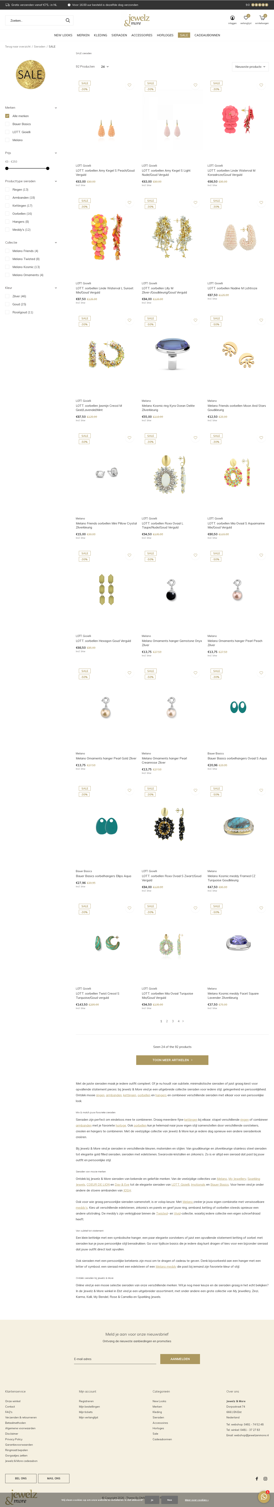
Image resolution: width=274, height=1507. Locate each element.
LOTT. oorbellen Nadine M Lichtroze (232, 288)
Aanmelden (180, 1359)
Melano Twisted (26, 259)
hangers (161, 1095)
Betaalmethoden (15, 1422)
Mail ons (53, 1478)
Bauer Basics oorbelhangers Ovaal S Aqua (237, 758)
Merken (83, 35)
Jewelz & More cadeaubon (21, 1460)
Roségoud (22, 312)
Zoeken (67, 20)
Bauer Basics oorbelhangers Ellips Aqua (103, 876)
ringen (100, 1095)
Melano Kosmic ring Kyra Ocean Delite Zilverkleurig (168, 408)
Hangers (20, 222)
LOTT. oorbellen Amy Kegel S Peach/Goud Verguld (105, 173)
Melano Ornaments (28, 275)
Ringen (20, 189)
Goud (19, 304)
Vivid (177, 1213)
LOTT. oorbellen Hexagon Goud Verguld (103, 641)
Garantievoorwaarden (19, 1444)
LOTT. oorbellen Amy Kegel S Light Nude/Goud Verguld (166, 173)
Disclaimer (11, 1433)
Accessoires (141, 35)
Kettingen (22, 205)
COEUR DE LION (98, 1184)
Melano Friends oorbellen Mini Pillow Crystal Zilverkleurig (106, 525)
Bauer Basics (219, 1184)
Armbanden (23, 197)
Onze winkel (12, 1401)
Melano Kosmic (26, 267)
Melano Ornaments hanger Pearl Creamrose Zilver (164, 760)
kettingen (129, 1095)
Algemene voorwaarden (20, 1428)
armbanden (114, 1095)
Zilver (19, 296)
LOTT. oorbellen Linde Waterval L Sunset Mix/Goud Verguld (104, 290)
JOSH (127, 1190)
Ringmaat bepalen (16, 1450)
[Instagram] (265, 1478)
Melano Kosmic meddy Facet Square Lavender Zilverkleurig (233, 996)
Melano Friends (25, 251)
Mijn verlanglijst (88, 1417)
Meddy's (21, 230)
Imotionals (198, 1184)
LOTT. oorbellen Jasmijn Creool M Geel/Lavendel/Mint (99, 408)
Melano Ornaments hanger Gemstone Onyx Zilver (172, 643)
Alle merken (20, 116)
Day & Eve (122, 1184)
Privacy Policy (13, 1439)
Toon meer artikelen (171, 1060)
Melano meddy (166, 1266)
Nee (169, 1499)
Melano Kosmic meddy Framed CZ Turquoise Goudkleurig (231, 878)
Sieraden (119, 35)
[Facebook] (257, 1478)
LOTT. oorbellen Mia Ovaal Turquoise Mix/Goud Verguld (167, 996)
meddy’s (82, 1207)
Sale (184, 35)
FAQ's (8, 1412)
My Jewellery (237, 1179)
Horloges (165, 35)
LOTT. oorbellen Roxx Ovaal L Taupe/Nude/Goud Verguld (162, 525)
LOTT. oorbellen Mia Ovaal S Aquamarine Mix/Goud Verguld (236, 525)
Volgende (183, 1021)
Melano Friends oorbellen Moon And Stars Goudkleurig (237, 408)
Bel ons (21, 1478)
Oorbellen (22, 214)
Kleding (100, 35)
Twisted (162, 1213)
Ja (152, 1499)
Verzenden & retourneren (21, 1417)
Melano (222, 1179)
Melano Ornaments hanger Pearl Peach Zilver (235, 643)
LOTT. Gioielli (181, 1184)
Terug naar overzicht (17, 46)
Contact (10, 1406)
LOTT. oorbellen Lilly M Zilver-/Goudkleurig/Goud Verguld (164, 290)
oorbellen (144, 1095)
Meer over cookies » (197, 1499)
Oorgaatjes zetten (16, 1455)
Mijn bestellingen (89, 1406)
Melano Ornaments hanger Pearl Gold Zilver (106, 758)
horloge (121, 1125)
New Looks (63, 35)
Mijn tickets (86, 1412)
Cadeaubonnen (207, 35)
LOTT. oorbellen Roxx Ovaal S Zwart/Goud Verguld (171, 878)
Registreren (86, 1401)
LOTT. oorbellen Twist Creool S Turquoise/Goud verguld (97, 996)
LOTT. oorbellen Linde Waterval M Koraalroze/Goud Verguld (231, 173)
